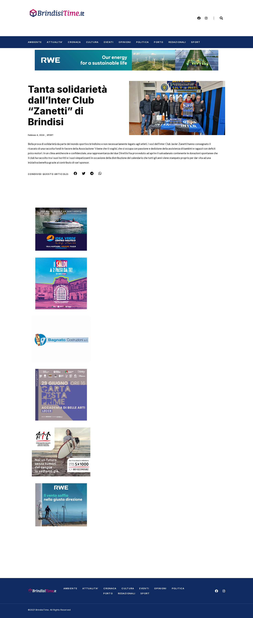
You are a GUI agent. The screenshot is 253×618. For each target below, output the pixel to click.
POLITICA (142, 42)
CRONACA (74, 42)
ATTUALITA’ (55, 42)
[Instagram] (206, 18)
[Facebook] (199, 18)
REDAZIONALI (177, 42)
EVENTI (109, 42)
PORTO (158, 42)
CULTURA (92, 42)
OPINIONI (125, 42)
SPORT (195, 42)
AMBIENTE (35, 42)
